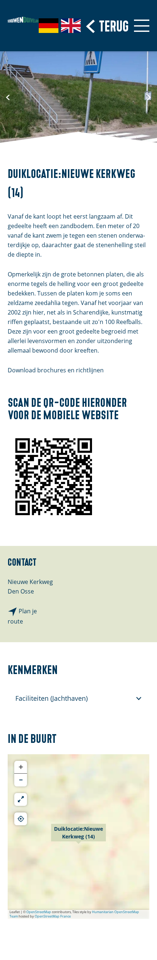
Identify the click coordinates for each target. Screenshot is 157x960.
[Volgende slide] (148, 97)
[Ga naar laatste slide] (8, 97)
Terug (114, 25)
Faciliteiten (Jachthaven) (51, 698)
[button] (78, 836)
